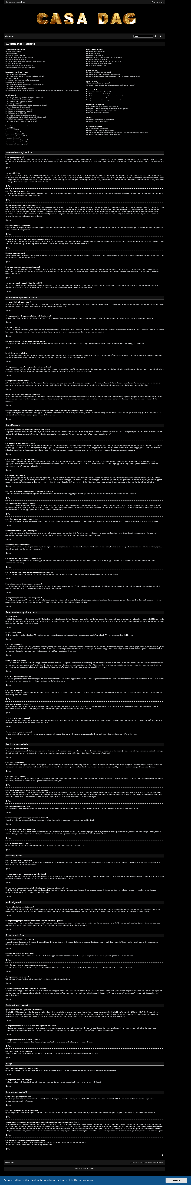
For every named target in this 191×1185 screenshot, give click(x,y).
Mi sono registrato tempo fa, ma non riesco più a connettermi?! (25, 61)
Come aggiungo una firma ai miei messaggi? (19, 101)
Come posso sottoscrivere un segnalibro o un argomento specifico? (107, 108)
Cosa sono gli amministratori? (95, 51)
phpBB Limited (61, 1099)
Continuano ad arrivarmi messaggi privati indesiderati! (103, 74)
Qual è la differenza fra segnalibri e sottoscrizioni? (102, 107)
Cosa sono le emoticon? (13, 132)
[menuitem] (22, 2)
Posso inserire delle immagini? (14, 134)
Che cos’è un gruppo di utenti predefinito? (99, 63)
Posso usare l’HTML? (12, 130)
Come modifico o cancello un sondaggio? (18, 107)
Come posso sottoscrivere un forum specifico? (101, 111)
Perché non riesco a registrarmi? (15, 55)
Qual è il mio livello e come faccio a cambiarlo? (20, 88)
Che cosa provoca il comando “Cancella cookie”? (21, 67)
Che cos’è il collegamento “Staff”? (96, 65)
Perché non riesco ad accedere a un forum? (19, 109)
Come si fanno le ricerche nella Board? (98, 92)
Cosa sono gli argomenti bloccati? (16, 142)
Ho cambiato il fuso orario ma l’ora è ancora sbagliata (22, 80)
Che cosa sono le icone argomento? (16, 144)
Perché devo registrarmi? (13, 51)
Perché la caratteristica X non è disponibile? (100, 130)
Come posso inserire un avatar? (15, 86)
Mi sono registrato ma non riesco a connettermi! (20, 57)
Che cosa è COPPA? (12, 53)
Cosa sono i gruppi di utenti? (95, 55)
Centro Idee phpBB (101, 1113)
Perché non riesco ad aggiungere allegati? (18, 111)
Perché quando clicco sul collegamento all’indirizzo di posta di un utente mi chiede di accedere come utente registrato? (42, 90)
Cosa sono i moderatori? (94, 53)
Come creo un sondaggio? (13, 103)
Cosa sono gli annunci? (12, 138)
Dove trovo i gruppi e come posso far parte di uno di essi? (104, 57)
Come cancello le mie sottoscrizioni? (97, 113)
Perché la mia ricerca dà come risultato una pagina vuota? (104, 96)
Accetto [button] (176, 1180)
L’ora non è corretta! (11, 78)
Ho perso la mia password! (13, 63)
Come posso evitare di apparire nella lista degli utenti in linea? (24, 76)
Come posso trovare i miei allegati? (97, 121)
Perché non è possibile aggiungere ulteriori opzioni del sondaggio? (26, 105)
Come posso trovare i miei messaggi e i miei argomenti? (103, 100)
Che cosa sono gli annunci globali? (16, 136)
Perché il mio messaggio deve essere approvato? (21, 119)
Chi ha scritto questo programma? (97, 128)
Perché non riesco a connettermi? (16, 59)
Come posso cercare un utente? (96, 98)
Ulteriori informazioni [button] (83, 1180)
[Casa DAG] (86, 18)
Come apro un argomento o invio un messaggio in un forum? (24, 97)
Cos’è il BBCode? (10, 128)
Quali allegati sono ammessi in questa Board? (100, 119)
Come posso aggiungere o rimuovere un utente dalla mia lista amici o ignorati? (110, 85)
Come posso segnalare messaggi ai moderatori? (20, 115)
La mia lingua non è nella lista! (14, 82)
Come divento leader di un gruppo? (97, 59)
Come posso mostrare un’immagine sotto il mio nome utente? (24, 84)
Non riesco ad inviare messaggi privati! (98, 72)
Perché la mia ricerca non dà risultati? (98, 94)
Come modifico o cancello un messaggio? (18, 99)
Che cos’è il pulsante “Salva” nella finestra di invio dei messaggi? (25, 117)
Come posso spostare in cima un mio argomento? (21, 121)
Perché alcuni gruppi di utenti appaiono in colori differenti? (104, 61)
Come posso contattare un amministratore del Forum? (103, 134)
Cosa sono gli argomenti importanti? (16, 140)
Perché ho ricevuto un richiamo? (15, 113)
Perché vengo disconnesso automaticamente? (20, 65)
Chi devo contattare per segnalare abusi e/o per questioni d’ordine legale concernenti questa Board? (117, 132)
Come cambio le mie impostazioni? (16, 74)
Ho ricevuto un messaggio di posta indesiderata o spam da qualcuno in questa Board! (113, 76)
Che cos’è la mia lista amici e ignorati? (98, 83)
